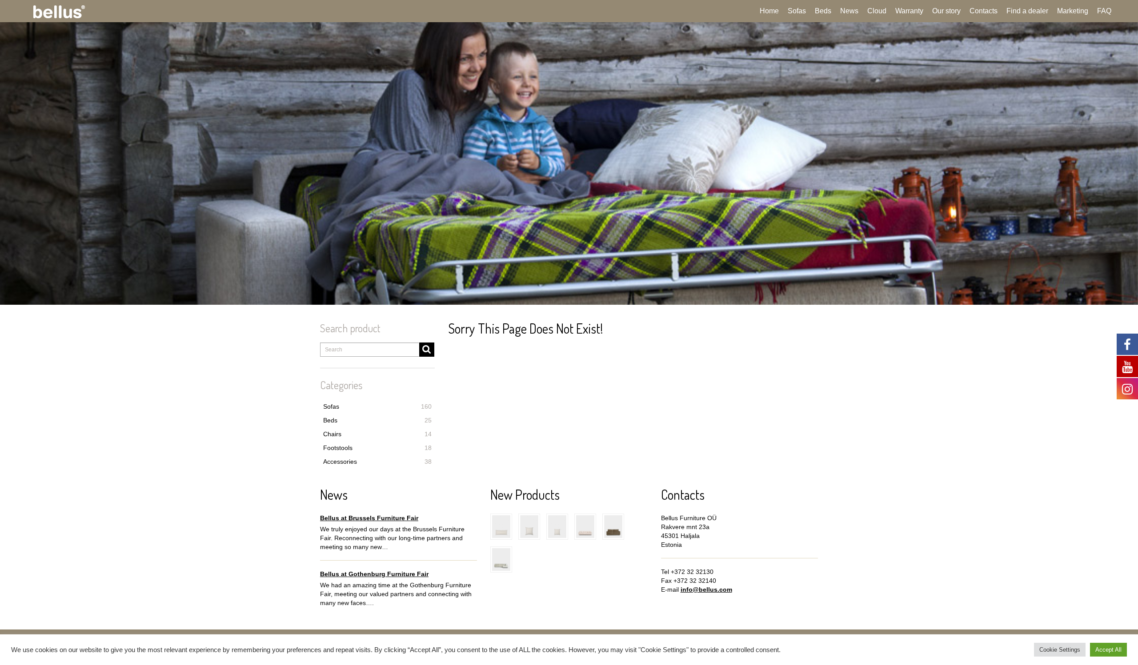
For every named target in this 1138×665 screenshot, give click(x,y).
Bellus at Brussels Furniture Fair (369, 518)
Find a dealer (1027, 11)
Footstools (377, 447)
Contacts (984, 11)
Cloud (876, 11)
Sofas (797, 11)
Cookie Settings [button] (1059, 649)
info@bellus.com (706, 589)
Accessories (377, 461)
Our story (946, 11)
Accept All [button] (1108, 649)
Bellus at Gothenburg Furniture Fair (374, 573)
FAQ (1104, 11)
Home (769, 11)
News (849, 11)
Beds (823, 11)
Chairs (377, 434)
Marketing (1072, 11)
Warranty (909, 11)
